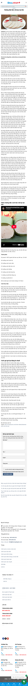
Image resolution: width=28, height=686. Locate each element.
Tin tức (14, 8)
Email (4, 457)
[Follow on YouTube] (8, 638)
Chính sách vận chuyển (6, 561)
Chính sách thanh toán (6, 559)
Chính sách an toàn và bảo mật (8, 549)
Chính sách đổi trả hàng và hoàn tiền (9, 556)
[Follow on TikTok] (6, 638)
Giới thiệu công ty (7, 578)
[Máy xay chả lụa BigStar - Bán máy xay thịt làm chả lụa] (14, 2)
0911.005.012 (13, 537)
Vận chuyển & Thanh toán (8, 592)
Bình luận (5, 440)
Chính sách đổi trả (6, 599)
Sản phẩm (19, 681)
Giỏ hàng (14, 681)
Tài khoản (5, 681)
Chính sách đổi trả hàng (6, 554)
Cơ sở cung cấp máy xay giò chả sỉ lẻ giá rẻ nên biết (13, 485)
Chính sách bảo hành (6, 551)
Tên (4, 451)
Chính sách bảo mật (6, 594)
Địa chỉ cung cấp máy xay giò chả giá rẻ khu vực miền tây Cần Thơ (14, 496)
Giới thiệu (3, 564)
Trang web (5, 463)
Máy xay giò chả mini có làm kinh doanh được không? (13, 483)
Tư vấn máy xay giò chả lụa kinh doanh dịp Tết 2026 (13, 488)
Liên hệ (2, 566)
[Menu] (26, 2)
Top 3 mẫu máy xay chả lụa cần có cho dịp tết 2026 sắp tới (13, 491)
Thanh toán (10, 681)
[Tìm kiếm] (25, 6)
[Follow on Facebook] (3, 638)
